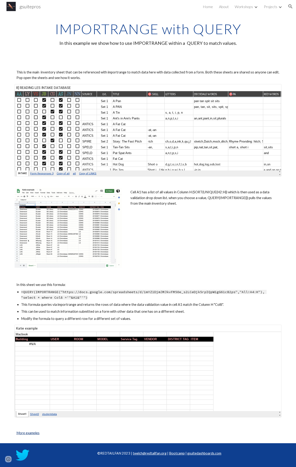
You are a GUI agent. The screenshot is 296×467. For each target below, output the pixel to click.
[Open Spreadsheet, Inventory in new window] (273, 90)
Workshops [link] (244, 6)
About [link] (224, 6)
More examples (28, 433)
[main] (148, 33)
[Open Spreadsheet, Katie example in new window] (273, 331)
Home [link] (208, 6)
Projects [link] (270, 6)
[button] (290, 6)
